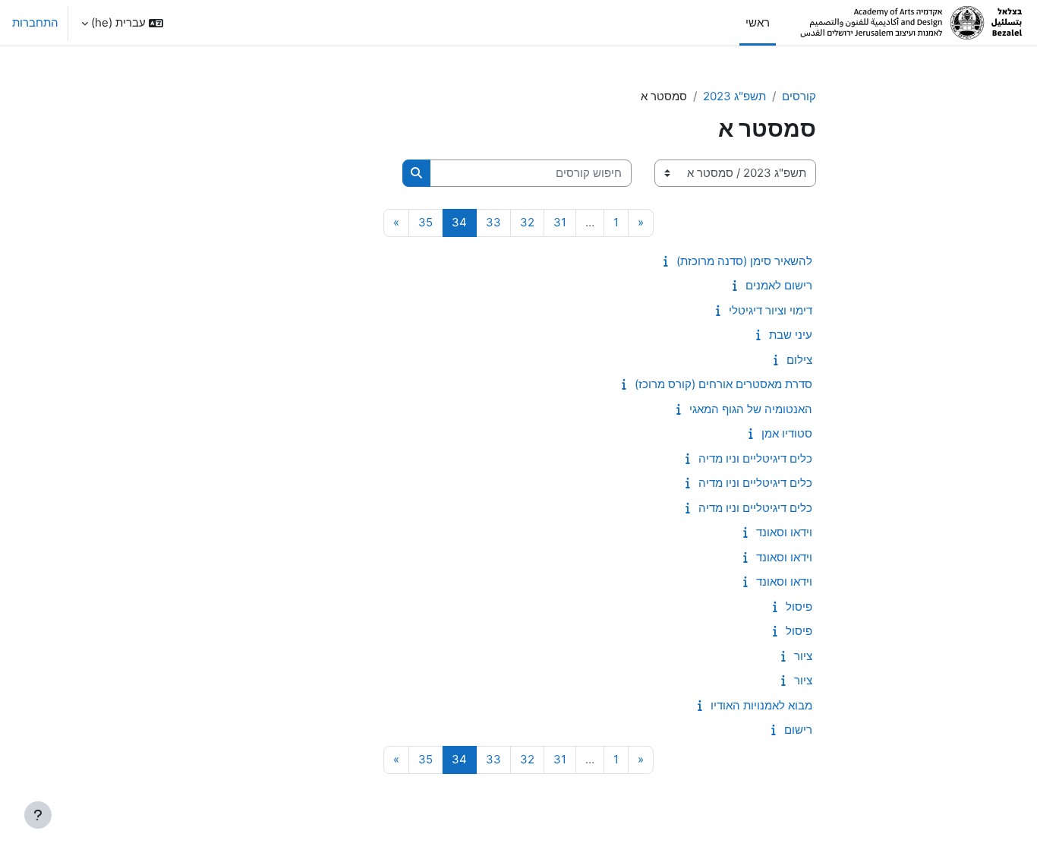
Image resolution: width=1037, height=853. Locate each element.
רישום (798, 729)
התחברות (35, 22)
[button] (122, 23)
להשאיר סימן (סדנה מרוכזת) (744, 261)
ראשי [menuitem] (757, 22)
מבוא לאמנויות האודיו (761, 705)
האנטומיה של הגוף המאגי (750, 409)
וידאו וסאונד (784, 532)
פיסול (799, 606)
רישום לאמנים (778, 285)
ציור (803, 656)
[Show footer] (38, 815)
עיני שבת (790, 334)
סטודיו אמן (786, 433)
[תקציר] (662, 261)
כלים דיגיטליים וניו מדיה (755, 458)
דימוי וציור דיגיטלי (770, 310)
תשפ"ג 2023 (734, 96)
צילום (799, 359)
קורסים (799, 96)
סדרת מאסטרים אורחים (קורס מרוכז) (723, 384)
